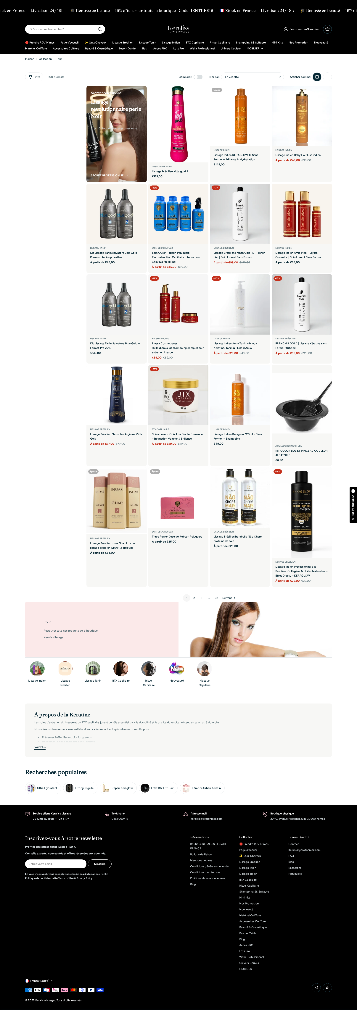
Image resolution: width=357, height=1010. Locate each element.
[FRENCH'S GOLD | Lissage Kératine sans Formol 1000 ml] (302, 304)
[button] (353, 505)
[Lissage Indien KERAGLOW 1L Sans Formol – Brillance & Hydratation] (240, 116)
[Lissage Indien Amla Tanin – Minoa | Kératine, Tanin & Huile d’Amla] (240, 304)
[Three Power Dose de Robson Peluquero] (178, 497)
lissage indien (222, 150)
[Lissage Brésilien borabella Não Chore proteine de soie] (240, 497)
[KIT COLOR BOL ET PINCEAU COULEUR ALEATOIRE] (302, 403)
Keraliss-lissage (45, 1000)
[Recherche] (100, 29)
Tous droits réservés (69, 1000)
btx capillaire (160, 429)
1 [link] (186, 598)
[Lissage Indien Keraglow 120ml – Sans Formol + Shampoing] (240, 395)
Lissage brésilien (162, 166)
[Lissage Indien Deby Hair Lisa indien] (302, 116)
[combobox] (65, 29)
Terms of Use (66, 878)
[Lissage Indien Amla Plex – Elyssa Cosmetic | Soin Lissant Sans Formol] (302, 214)
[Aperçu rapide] (203, 94)
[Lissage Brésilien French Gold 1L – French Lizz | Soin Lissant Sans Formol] (240, 214)
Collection (45, 59)
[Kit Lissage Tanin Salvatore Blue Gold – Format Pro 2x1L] (116, 304)
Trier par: (214, 77)
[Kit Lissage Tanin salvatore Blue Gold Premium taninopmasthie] (116, 214)
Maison (29, 59)
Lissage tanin (98, 248)
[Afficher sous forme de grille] (317, 76)
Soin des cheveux (162, 248)
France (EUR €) (39, 980)
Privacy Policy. (84, 878)
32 (216, 598)
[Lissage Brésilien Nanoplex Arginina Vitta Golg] (116, 395)
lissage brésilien (224, 248)
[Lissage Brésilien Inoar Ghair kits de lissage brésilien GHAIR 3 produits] (116, 500)
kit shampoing (160, 338)
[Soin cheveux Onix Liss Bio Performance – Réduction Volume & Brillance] (178, 395)
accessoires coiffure (288, 446)
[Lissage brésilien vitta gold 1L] (178, 124)
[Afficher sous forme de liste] (327, 76)
